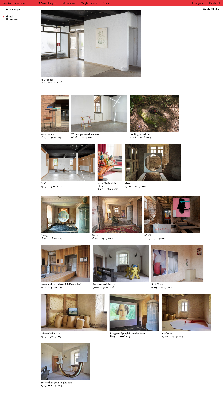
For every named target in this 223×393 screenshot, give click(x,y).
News (106, 3)
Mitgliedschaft (89, 3)
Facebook (214, 3)
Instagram (198, 3)
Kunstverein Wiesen (14, 3)
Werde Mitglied (211, 9)
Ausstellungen (48, 3)
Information (68, 3)
